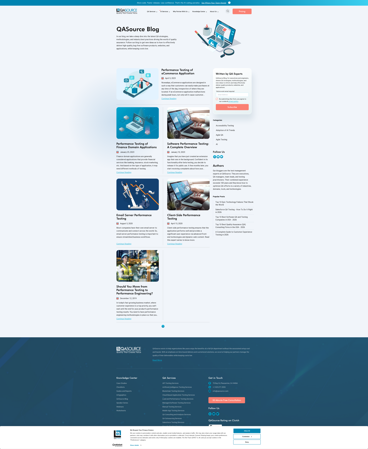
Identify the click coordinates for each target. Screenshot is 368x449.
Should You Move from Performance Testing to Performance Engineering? (134, 290)
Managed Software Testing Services (176, 403)
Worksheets (121, 411)
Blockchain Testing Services (173, 391)
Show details (134, 445)
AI (217, 144)
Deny (247, 442)
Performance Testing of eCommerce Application (177, 71)
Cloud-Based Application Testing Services (178, 395)
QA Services (151, 11)
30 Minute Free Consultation (226, 400)
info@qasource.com (220, 391)
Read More (157, 360)
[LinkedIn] (214, 156)
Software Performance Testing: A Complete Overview (188, 145)
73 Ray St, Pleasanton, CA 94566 (225, 383)
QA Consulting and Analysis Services (176, 414)
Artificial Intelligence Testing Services (177, 387)
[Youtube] (218, 156)
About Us (213, 11)
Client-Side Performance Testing (183, 216)
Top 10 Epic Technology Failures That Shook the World (234, 203)
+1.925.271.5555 (219, 387)
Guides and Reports (124, 391)
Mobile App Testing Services (173, 411)
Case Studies (121, 383)
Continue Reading (168, 98)
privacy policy (233, 101)
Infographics (121, 395)
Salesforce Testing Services (173, 422)
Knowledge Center (198, 11)
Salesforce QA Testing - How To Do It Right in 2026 (234, 210)
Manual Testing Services (172, 407)
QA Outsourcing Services (172, 418)
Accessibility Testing (225, 125)
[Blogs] (221, 156)
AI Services (164, 11)
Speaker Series (122, 403)
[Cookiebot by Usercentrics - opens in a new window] (117, 445)
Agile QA (219, 135)
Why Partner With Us (180, 11)
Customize (245, 436)
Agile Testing (221, 139)
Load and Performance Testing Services (177, 399)
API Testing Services (170, 383)
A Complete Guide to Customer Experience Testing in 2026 (233, 233)
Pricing (242, 11)
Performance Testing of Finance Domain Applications (136, 145)
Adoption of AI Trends (225, 130)
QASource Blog (122, 399)
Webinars (120, 407)
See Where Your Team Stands (214, 3)
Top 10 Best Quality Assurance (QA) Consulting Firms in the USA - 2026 (230, 225)
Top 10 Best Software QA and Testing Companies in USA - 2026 (231, 218)
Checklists (120, 387)
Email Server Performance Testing (134, 216)
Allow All (247, 431)
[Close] (229, 2)
